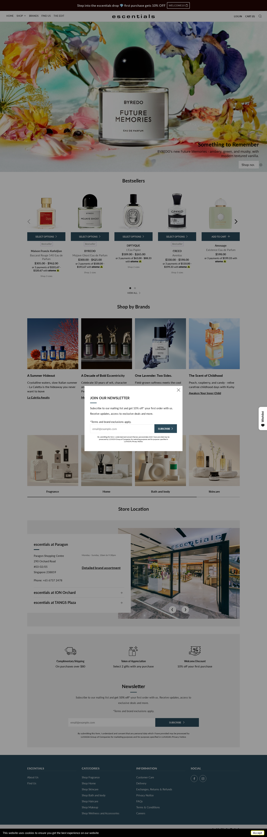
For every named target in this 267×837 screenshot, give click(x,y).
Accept (257, 832)
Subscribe (164, 428)
